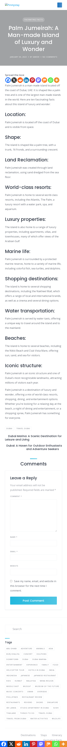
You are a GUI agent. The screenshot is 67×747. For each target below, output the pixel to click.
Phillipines (12, 697)
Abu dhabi (11, 648)
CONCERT (28, 654)
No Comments (50, 57)
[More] (56, 80)
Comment (16, 496)
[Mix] (44, 80)
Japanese (25, 675)
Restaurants (13, 702)
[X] (14, 80)
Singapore (52, 702)
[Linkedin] (26, 80)
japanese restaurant (45, 675)
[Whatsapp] (50, 80)
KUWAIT (18, 681)
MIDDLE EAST (12, 686)
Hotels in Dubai (36, 670)
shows (39, 702)
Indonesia (11, 675)
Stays (44, 735)
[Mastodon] (38, 80)
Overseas (42, 691)
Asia (51, 648)
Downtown (12, 659)
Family (45, 665)
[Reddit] (20, 80)
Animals (40, 648)
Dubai (9, 428)
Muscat (27, 686)
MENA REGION (46, 681)
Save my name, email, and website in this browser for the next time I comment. (33, 585)
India (51, 670)
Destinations (28, 735)
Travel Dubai (23, 428)
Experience (32, 665)
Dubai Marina (39, 659)
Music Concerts (14, 691)
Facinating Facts (33, 19)
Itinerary (57, 735)
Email (14, 551)
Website (14, 566)
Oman (30, 691)
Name (13, 537)
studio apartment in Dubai (34, 708)
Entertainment (14, 665)
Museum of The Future (47, 686)
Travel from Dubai (16, 718)
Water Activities (39, 718)
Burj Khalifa (12, 654)
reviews (28, 702)
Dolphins (41, 654)
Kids (8, 681)
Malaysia (31, 681)
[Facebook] (8, 80)
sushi (56, 708)
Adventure (26, 648)
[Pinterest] (32, 80)
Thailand (11, 713)
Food (55, 665)
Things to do (27, 713)
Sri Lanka (11, 708)
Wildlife (56, 718)
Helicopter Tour (15, 670)
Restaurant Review (32, 697)
